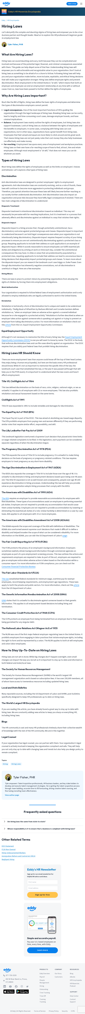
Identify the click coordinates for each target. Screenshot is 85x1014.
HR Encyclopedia (13, 20)
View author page (12, 795)
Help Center (74, 996)
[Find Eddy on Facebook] (16, 986)
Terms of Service (40, 1011)
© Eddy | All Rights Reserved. (20, 1011)
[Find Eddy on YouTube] (10, 986)
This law (5, 578)
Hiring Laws (16, 764)
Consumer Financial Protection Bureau (18, 566)
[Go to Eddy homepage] (6, 4)
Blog (71, 973)
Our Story (58, 973)
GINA (4, 600)
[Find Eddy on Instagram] (22, 986)
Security (65, 1011)
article (8, 324)
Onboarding (44, 989)
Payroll (42, 977)
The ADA (5, 498)
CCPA (73, 1011)
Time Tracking (45, 993)
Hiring (5, 764)
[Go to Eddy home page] (16, 970)
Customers (59, 977)
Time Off (43, 996)
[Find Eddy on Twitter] (27, 986)
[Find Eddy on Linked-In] (4, 986)
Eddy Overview (45, 973)
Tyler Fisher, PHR (15, 44)
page (65, 535)
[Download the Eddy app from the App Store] (9, 991)
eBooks (72, 977)
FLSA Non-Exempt (9, 849)
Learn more (42, 950)
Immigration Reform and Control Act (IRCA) (18, 856)
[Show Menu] (81, 3)
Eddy (3, 20)
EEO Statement (8, 846)
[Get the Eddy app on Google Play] (22, 991)
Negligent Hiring (8, 859)
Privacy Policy (54, 1011)
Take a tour (72, 4)
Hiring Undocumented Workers (14, 853)
